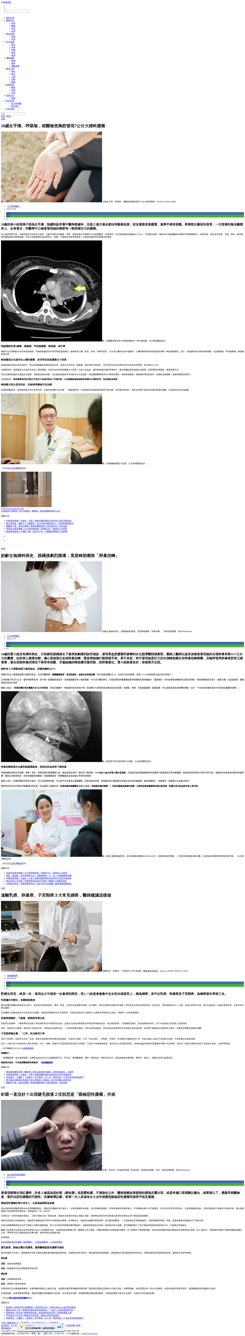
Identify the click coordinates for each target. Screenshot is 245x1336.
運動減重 (10, 58)
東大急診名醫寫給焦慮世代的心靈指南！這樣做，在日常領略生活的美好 (38, 1080)
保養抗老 (10, 85)
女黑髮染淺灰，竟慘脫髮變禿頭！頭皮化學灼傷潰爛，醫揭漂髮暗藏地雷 (38, 884)
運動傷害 (15, 66)
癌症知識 (10, 34)
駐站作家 (10, 101)
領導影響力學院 (73, 1325)
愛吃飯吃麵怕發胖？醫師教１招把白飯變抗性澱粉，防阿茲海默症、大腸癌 (40, 1072)
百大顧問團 (16, 103)
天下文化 (15, 1325)
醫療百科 (10, 20)
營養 (13, 50)
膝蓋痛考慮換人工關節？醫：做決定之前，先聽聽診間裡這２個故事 (36, 531)
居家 (13, 98)
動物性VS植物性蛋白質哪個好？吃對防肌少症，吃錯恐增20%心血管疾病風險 (41, 1307)
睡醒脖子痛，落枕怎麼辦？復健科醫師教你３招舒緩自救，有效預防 (36, 526)
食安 (13, 53)
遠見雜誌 (5, 1325)
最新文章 (10, 18)
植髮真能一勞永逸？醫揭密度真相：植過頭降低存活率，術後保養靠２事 (38, 1313)
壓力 (13, 74)
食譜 (13, 55)
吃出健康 (10, 42)
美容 (13, 90)
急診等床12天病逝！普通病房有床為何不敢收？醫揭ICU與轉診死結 (36, 881)
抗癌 (13, 39)
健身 (13, 61)
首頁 (3, 116)
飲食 (13, 47)
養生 (13, 44)
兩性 (13, 71)
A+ (7, 218)
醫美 (13, 87)
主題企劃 (10, 109)
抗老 (13, 93)
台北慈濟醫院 (13, 206)
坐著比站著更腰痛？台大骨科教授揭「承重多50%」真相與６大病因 (36, 529)
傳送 (8, 216)
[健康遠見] (6, 2)
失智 (13, 31)
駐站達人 (15, 106)
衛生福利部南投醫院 (16, 1175)
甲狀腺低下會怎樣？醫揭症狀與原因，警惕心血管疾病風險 (32, 1315)
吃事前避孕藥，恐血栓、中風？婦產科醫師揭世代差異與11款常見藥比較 (38, 521)
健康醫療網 (12, 976)
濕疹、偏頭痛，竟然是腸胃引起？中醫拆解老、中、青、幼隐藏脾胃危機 (38, 876)
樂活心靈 (10, 69)
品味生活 (10, 95)
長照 (13, 28)
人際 (13, 77)
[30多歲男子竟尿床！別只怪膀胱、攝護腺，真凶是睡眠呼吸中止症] (122, 490)
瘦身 (13, 63)
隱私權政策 (6, 1328)
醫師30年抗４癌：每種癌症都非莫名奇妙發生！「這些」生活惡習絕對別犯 (40, 1310)
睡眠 (13, 82)
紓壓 (13, 79)
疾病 (13, 23)
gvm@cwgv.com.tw (89, 1333)
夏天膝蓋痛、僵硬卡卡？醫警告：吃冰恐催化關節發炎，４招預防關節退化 (40, 523)
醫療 (13, 26)
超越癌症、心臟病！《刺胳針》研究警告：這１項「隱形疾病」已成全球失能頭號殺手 (45, 1077)
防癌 (13, 36)
